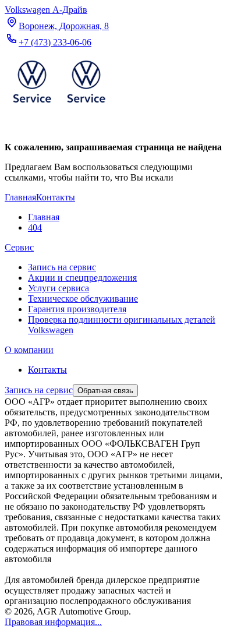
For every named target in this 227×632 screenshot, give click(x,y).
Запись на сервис (62, 267)
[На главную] (59, 105)
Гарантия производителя (77, 309)
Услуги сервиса (58, 288)
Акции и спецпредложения (82, 278)
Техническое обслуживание (83, 298)
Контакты (47, 370)
